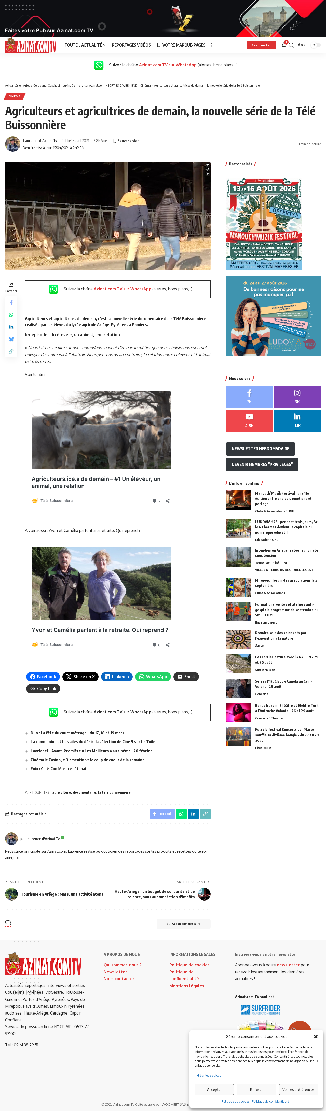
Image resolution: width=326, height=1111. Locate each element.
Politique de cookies (235, 1101)
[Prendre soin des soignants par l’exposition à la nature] (238, 639)
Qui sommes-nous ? (123, 964)
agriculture (61, 792)
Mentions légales (186, 985)
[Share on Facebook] (11, 303)
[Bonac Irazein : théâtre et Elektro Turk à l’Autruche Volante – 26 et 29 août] (238, 712)
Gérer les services (209, 1075)
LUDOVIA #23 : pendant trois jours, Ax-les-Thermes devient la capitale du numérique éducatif (287, 527)
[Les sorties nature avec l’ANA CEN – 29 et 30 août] (238, 663)
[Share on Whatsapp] (11, 315)
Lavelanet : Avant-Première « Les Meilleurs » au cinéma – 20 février (91, 750)
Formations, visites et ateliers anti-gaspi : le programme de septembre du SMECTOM (286, 609)
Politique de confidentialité (270, 1101)
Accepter (214, 1089)
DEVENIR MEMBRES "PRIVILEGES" (262, 464)
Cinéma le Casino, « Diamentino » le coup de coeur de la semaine (88, 759)
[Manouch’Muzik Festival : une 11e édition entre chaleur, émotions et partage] (238, 500)
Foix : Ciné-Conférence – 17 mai (58, 768)
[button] (315, 1036)
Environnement (266, 622)
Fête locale (263, 748)
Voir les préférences (298, 1089)
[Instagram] (297, 397)
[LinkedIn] (297, 421)
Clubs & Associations (270, 511)
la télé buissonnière (114, 792)
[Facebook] (249, 397)
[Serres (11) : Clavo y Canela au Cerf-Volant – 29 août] (238, 688)
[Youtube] (249, 421)
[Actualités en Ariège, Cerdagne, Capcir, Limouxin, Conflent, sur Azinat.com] (30, 45)
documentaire (84, 792)
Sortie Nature (265, 670)
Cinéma (15, 96)
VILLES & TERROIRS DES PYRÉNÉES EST (284, 570)
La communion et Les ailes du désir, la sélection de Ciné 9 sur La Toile (93, 741)
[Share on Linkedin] (11, 327)
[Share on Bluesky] (11, 339)
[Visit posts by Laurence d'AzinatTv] (12, 144)
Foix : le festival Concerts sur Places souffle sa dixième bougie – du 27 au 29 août (287, 734)
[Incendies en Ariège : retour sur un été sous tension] (238, 557)
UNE (291, 511)
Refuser (256, 1089)
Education (262, 540)
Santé (259, 645)
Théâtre (277, 718)
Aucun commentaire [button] (186, 924)
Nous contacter (119, 978)
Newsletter (115, 971)
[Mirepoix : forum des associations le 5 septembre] (238, 587)
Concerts (261, 694)
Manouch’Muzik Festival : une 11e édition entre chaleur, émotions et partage (283, 498)
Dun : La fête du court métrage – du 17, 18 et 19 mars (77, 732)
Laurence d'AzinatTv (40, 140)
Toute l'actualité (267, 563)
